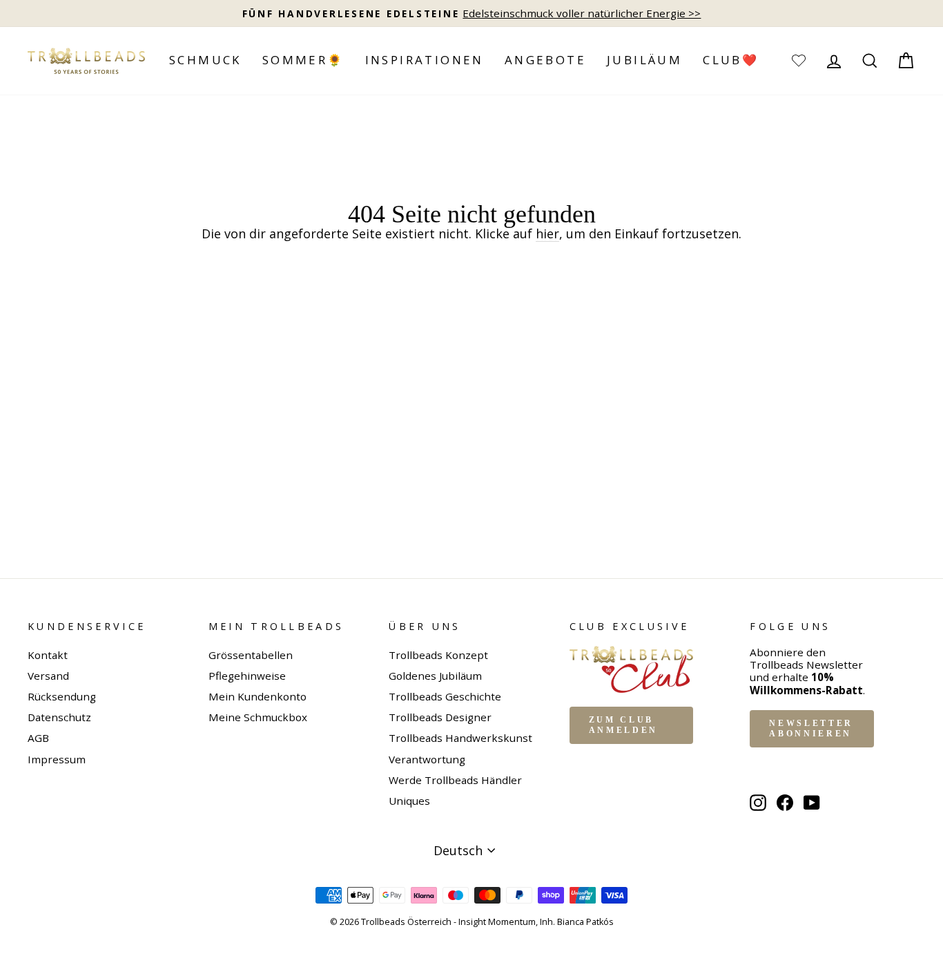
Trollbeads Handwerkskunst (460, 738)
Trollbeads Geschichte (445, 696)
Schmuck (205, 60)
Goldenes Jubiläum (435, 675)
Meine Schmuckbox (257, 717)
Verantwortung (427, 759)
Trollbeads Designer (440, 717)
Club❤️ (731, 60)
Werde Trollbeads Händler (455, 780)
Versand (48, 675)
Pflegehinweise (247, 675)
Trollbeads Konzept (438, 655)
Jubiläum (644, 60)
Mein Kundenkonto (257, 696)
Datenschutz (59, 717)
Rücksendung (62, 696)
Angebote (545, 60)
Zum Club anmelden (623, 725)
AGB (38, 738)
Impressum (57, 759)
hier (547, 234)
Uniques (409, 801)
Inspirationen (424, 60)
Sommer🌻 (303, 60)
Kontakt (48, 655)
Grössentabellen (250, 655)
